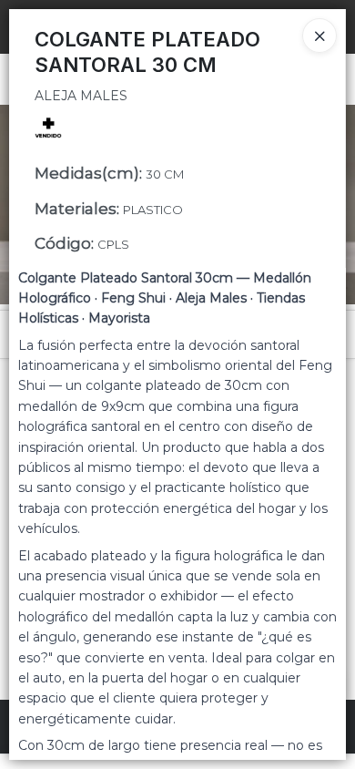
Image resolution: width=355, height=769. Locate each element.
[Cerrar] (319, 35)
